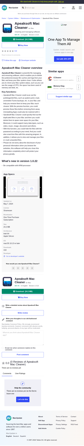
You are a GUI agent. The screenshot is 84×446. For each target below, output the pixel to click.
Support (73, 420)
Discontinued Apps (45, 424)
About (40, 417)
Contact (73, 417)
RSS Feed (74, 424)
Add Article (42, 428)
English (9, 436)
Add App (41, 420)
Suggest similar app (64, 96)
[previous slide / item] (5, 187)
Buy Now (24, 45)
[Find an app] (23, 7)
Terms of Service (61, 417)
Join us (61, 1)
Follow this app (10, 60)
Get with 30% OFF (64, 59)
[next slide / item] (40, 187)
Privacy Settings (61, 424)
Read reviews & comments (11, 55)
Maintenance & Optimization (30, 18)
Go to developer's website (15, 256)
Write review (23, 313)
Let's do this (23, 399)
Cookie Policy (60, 428)
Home (4, 18)
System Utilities (13, 18)
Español (23, 436)
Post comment (23, 354)
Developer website (28, 60)
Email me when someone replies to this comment (20, 349)
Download (24, 39)
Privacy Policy (60, 420)
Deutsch (16, 436)
